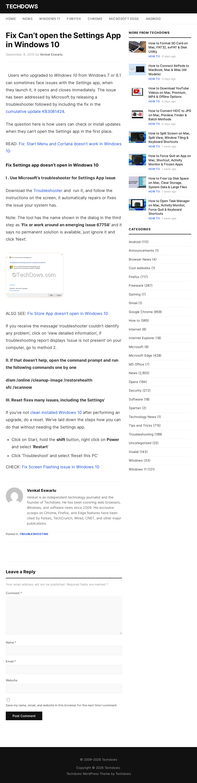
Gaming (135, 294)
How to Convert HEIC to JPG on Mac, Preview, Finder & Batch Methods (169, 115)
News (27, 19)
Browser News (140, 259)
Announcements (141, 250)
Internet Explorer (141, 338)
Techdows (22, 6)
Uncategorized (140, 443)
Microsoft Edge (124, 19)
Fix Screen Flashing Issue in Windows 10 (60, 466)
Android (153, 19)
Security (135, 390)
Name (11, 642)
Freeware (136, 285)
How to (154, 56)
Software (136, 399)
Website (11, 680)
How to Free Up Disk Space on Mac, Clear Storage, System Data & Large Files (168, 182)
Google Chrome (141, 312)
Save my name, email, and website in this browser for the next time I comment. (61, 705)
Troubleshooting (34, 534)
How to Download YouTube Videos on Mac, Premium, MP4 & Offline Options (168, 92)
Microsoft (136, 347)
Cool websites (139, 268)
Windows (136, 460)
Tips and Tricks (140, 425)
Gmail (133, 303)
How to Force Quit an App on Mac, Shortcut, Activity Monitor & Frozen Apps (169, 160)
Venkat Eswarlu (41, 490)
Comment (14, 593)
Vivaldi (134, 452)
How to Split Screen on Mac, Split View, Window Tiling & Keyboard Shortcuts (169, 137)
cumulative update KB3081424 (35, 111)
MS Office (136, 364)
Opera (133, 382)
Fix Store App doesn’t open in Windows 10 (67, 313)
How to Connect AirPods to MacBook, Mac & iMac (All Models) (168, 70)
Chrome (95, 19)
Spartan (135, 408)
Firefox (74, 19)
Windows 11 (49, 19)
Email (11, 661)
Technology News (142, 417)
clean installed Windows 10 (56, 412)
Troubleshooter (47, 190)
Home (11, 19)
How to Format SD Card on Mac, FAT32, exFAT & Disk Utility (168, 47)
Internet (135, 329)
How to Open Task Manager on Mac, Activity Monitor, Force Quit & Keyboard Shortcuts (169, 207)
